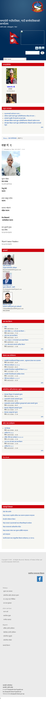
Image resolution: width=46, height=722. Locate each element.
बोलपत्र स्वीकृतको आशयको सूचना (13, 408)
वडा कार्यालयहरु (12, 138)
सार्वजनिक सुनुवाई (7, 636)
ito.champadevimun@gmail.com (12, 692)
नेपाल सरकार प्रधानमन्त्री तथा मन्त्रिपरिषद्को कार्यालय (17, 523)
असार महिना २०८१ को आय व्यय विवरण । (14, 331)
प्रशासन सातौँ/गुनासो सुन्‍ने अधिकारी (12, 306)
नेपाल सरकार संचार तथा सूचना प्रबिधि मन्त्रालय (15, 530)
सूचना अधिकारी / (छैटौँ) (9, 287)
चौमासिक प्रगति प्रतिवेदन (9, 632)
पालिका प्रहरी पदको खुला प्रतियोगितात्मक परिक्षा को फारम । (20, 116)
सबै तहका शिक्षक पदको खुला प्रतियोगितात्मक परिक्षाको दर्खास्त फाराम (22, 120)
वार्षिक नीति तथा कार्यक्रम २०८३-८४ (13, 437)
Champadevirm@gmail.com (15, 689)
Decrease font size (43, 48)
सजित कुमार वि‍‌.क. (7, 285)
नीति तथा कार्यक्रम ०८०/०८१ (12, 378)
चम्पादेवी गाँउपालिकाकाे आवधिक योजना (14, 374)
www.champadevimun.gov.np (15, 694)
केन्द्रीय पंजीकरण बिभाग (9, 519)
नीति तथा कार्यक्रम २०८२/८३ (12, 365)
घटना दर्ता (5, 611)
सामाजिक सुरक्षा (7, 615)
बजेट (5, 327)
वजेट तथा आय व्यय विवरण (11, 335)
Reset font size (40, 48)
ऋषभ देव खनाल (7, 266)
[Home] (38, 6)
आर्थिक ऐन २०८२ (8, 446)
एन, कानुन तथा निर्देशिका (9, 599)
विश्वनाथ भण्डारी (7, 305)
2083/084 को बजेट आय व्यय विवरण (13, 442)
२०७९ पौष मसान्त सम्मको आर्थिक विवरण (14, 344)
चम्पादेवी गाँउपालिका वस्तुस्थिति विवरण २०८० (15, 369)
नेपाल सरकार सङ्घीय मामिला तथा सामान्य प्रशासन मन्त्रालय (18, 515)
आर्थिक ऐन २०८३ (8, 433)
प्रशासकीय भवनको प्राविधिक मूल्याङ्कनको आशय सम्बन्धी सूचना (21, 403)
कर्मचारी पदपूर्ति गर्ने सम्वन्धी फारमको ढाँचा (14, 118)
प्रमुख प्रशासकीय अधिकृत (10, 268)
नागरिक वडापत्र (7, 619)
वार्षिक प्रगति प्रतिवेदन (9, 628)
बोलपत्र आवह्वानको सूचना (11, 412)
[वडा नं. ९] (11, 164)
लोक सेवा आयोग (7, 512)
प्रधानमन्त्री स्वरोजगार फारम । (12, 114)
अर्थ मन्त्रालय (6, 534)
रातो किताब (7, 428)
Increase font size (36, 48)
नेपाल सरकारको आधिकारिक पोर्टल (12, 527)
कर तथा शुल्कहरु (7, 603)
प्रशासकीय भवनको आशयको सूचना (13, 399)
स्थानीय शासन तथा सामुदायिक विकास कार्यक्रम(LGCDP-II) (18, 538)
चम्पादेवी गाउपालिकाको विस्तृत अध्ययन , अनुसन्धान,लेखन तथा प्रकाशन (22, 361)
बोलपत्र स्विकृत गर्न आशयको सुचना (13, 394)
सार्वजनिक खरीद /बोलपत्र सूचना (11, 595)
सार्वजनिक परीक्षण (7, 640)
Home (5, 138)
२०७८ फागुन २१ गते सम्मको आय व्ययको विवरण (16, 340)
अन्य (42, 127)
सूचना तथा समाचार (7, 591)
